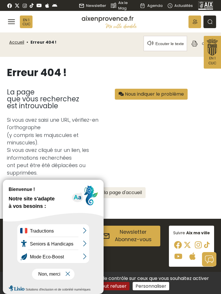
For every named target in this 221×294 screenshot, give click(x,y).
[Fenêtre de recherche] (209, 22)
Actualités (183, 5)
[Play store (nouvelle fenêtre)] (54, 5)
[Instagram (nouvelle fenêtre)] (24, 5)
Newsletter (96, 5)
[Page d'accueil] (205, 5)
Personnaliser (151, 286)
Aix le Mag (123, 5)
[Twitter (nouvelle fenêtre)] (17, 5)
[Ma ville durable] (121, 26)
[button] (194, 22)
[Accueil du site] (109, 19)
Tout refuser (113, 286)
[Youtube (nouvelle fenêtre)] (39, 5)
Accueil (16, 42)
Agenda (154, 5)
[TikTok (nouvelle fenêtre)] (32, 5)
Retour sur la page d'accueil (110, 192)
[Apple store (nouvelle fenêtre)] (47, 5)
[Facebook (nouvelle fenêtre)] (9, 5)
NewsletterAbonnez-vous (133, 236)
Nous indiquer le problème (154, 94)
